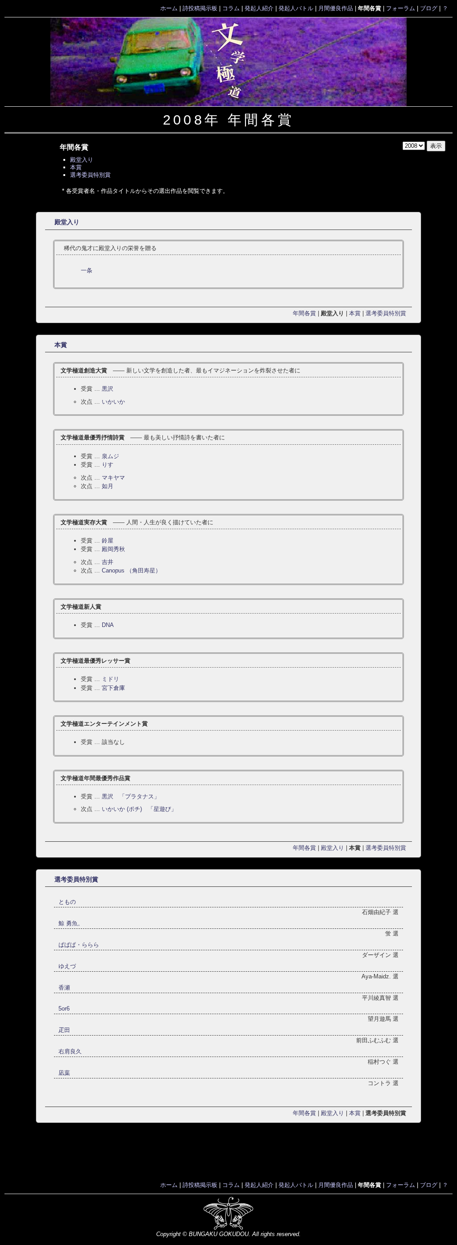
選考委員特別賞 (90, 174)
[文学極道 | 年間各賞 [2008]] (228, 62)
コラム (231, 8)
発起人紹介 (259, 8)
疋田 (64, 1030)
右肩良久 (70, 1051)
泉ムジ (110, 456)
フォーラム (400, 8)
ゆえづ (67, 966)
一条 (86, 270)
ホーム (169, 8)
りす (107, 464)
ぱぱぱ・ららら (78, 944)
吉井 (107, 562)
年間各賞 (304, 313)
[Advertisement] (228, 1154)
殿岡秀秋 (113, 549)
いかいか (113, 401)
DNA (108, 625)
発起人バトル (295, 8)
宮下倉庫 (113, 688)
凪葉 (64, 1073)
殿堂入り (81, 159)
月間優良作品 (335, 8)
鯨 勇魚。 (70, 923)
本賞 (76, 167)
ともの (67, 901)
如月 (107, 486)
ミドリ (110, 679)
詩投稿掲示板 (200, 8)
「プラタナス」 (131, 796)
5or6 (64, 1008)
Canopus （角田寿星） (131, 570)
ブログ (428, 8)
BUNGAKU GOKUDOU (219, 1234)
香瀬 (64, 987)
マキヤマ (113, 477)
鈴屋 (107, 540)
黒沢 (107, 388)
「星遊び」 (139, 809)
